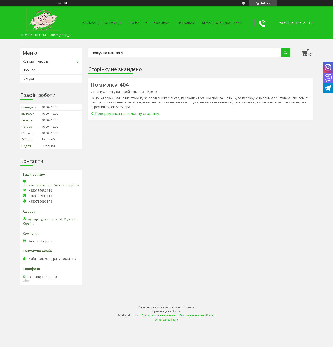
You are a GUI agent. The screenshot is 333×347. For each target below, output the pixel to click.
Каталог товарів (35, 61)
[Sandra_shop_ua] (43, 18)
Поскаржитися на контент (159, 315)
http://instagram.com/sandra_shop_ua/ (51, 185)
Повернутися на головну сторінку (127, 113)
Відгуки (28, 78)
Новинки (161, 22)
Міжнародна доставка (222, 22)
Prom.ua (189, 307)
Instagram (185, 22)
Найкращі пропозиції (101, 22)
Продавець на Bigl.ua (166, 311)
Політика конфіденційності (197, 315)
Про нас (134, 22)
